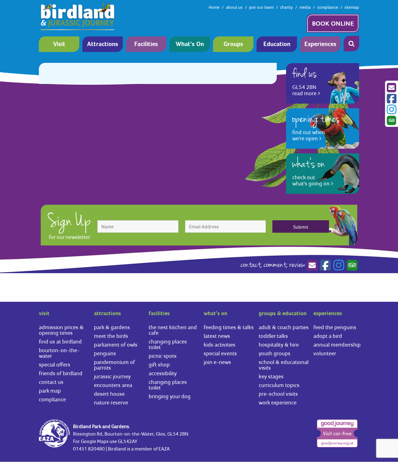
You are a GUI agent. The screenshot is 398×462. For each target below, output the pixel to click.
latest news (217, 336)
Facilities (146, 44)
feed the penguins (334, 327)
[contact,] (311, 265)
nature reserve (111, 402)
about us (234, 7)
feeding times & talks (229, 327)
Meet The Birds (111, 336)
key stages (271, 376)
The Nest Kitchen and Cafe (173, 330)
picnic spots (163, 355)
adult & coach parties (284, 327)
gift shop (159, 364)
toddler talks (273, 336)
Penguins (105, 353)
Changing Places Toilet (168, 344)
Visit (59, 44)
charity (286, 7)
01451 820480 (89, 448)
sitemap (352, 7)
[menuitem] (60, 44)
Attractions (102, 44)
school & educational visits (283, 365)
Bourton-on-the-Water (59, 353)
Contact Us (51, 382)
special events (220, 353)
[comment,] (324, 265)
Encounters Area (113, 385)
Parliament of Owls (115, 344)
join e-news (217, 362)
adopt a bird (327, 336)
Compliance (52, 399)
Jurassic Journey (112, 376)
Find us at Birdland (60, 341)
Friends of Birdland (60, 373)
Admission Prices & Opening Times (61, 330)
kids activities (219, 344)
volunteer (324, 353)
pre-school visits (278, 393)
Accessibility (163, 373)
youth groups (274, 353)
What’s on (190, 44)
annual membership (337, 344)
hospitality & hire (279, 344)
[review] (351, 265)
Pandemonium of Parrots (114, 365)
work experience (278, 402)
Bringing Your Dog (170, 396)
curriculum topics (279, 385)
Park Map (50, 390)
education (276, 44)
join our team (261, 7)
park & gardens (112, 327)
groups (233, 44)
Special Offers (54, 364)
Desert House (109, 393)
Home (214, 7)
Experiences (320, 44)
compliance (327, 7)
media (305, 7)
